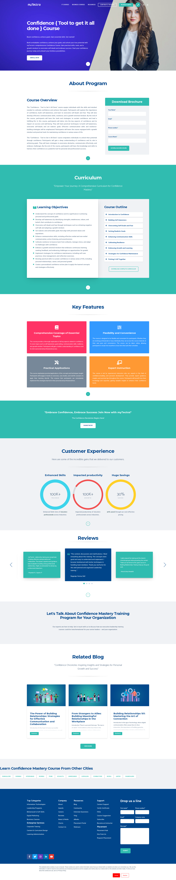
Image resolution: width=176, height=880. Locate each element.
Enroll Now (34, 58)
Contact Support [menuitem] (103, 804)
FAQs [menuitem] (99, 812)
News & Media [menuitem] (63, 819)
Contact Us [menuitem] (62, 827)
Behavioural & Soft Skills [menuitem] (35, 812)
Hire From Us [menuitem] (101, 834)
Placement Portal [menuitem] (80, 823)
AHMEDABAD (72, 776)
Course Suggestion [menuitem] (104, 815)
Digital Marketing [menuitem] (33, 815)
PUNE (51, 776)
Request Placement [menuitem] (104, 838)
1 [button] (84, 583)
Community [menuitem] (78, 808)
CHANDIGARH (129, 776)
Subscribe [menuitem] (100, 819)
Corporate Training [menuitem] (33, 826)
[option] (88, 564)
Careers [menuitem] (61, 812)
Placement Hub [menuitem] (102, 830)
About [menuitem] (60, 804)
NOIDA (109, 776)
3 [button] (89, 583)
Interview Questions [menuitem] (81, 812)
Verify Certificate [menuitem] (103, 808)
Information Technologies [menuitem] (36, 804)
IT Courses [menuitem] (65, 5)
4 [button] (92, 583)
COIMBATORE (97, 776)
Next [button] (164, 564)
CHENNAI (18, 776)
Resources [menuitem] (92, 5)
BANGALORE (6, 776)
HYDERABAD (30, 776)
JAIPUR (118, 776)
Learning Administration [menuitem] (35, 834)
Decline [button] (125, 875)
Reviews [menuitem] (61, 815)
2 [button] (86, 583)
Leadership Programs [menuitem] (34, 808)
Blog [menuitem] (75, 804)
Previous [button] (11, 564)
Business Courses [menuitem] (78, 5)
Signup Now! (88, 425)
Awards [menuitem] (60, 808)
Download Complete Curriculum (123, 269)
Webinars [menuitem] (77, 827)
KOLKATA (60, 776)
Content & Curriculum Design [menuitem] (37, 830)
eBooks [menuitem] (76, 819)
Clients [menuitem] (60, 823)
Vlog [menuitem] (75, 815)
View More (88, 746)
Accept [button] (116, 875)
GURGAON (85, 776)
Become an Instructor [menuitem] (104, 823)
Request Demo (126, 5)
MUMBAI (41, 776)
